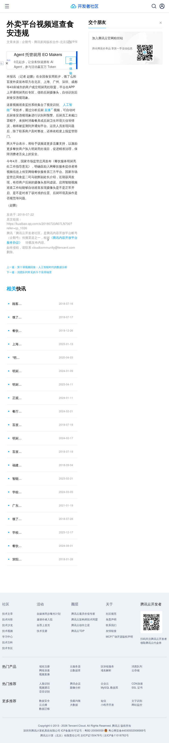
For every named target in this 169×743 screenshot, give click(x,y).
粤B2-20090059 (94, 730)
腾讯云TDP (77, 631)
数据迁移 (44, 708)
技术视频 (7, 631)
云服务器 (75, 666)
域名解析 (106, 670)
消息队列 (137, 666)
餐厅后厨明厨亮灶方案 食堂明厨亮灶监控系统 (17, 411)
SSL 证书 (137, 687)
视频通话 (44, 687)
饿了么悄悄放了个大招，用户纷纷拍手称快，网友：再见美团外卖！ (17, 317)
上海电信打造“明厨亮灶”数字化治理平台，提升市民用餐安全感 (17, 344)
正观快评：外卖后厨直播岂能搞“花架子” (17, 398)
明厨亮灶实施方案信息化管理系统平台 (17, 384)
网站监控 (137, 704)
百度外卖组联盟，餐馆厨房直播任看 (17, 424)
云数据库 (75, 670)
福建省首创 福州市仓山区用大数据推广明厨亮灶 (17, 465)
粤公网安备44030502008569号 (127, 730)
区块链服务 (107, 666)
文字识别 (137, 700)
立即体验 (70, 60)
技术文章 (7, 613)
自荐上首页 (43, 625)
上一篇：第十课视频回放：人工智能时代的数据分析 (37, 267)
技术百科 (7, 642)
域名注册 (44, 666)
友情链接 (111, 631)
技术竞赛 (42, 631)
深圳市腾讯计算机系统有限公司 (41, 730)
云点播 (43, 704)
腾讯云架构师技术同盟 (84, 619)
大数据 (74, 704)
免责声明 (111, 619)
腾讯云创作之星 (80, 625)
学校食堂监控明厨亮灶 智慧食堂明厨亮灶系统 (17, 492)
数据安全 (44, 700)
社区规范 (111, 613)
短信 (103, 700)
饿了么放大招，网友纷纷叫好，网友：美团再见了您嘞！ (17, 519)
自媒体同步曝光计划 (49, 613)
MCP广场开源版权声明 (119, 636)
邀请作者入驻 (45, 619)
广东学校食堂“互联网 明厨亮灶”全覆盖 (17, 505)
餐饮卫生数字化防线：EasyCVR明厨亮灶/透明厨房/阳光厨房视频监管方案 (17, 545)
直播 (47, 110)
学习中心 (7, 636)
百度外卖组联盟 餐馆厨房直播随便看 (17, 451)
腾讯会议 (75, 683)
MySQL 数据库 (109, 687)
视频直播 (44, 674)
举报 (74, 41)
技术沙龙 (7, 625)
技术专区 (7, 648)
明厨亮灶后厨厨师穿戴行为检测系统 (17, 438)
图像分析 (75, 687)
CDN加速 (137, 683)
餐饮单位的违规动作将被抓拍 (17, 330)
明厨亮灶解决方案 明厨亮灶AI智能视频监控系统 (17, 371)
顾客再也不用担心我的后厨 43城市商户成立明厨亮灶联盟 (17, 303)
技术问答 (7, 619)
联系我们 (111, 625)
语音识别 (44, 691)
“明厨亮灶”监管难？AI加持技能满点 (17, 357)
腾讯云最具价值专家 (83, 613)
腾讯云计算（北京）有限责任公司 (60, 735)
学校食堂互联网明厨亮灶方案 (17, 532)
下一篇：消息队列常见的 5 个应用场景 (29, 272)
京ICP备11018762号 (116, 735)
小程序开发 (107, 704)
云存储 (136, 670)
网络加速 (44, 670)
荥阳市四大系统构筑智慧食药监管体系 (17, 559)
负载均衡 (75, 700)
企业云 (105, 683)
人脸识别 (44, 683)
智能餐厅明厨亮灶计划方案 (17, 478)
